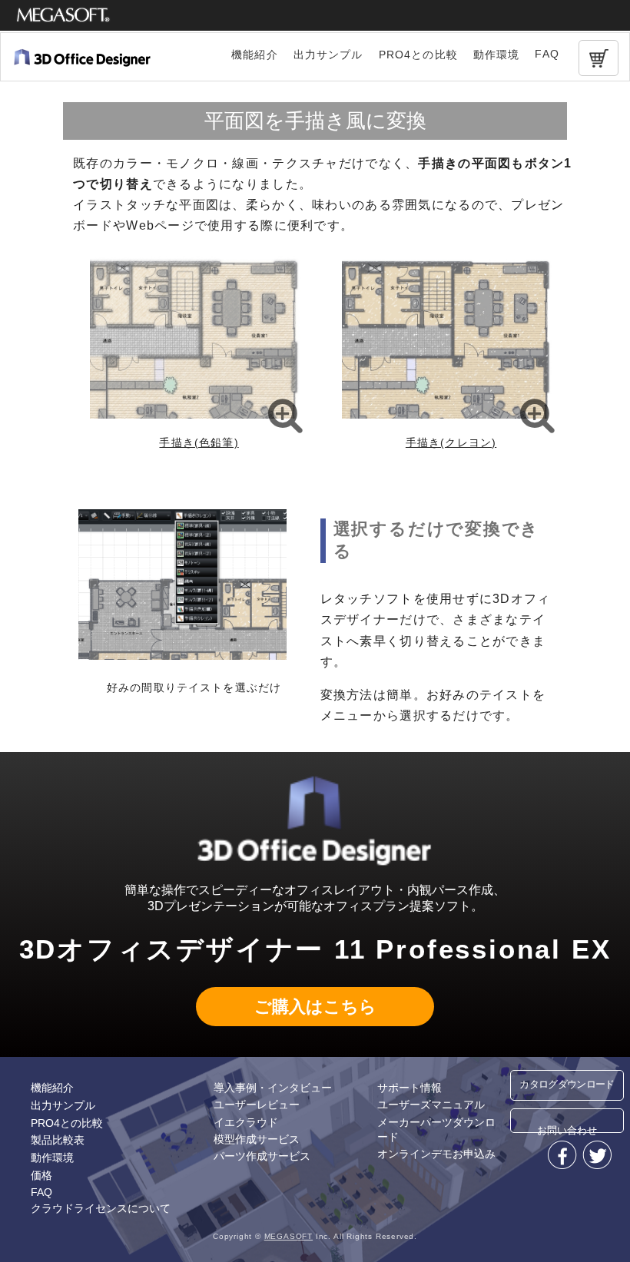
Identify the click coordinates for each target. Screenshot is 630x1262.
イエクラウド (246, 1122)
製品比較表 (58, 1140)
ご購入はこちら (315, 1006)
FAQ (547, 54)
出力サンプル (328, 54)
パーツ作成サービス (262, 1156)
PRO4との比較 (418, 54)
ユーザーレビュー (257, 1104)
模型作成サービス (257, 1139)
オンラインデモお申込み (436, 1154)
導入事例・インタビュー (273, 1087)
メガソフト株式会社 (63, 15)
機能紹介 (254, 54)
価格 (41, 1175)
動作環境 (496, 54)
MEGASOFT (288, 1236)
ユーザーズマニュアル (431, 1104)
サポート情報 (409, 1087)
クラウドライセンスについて (101, 1208)
